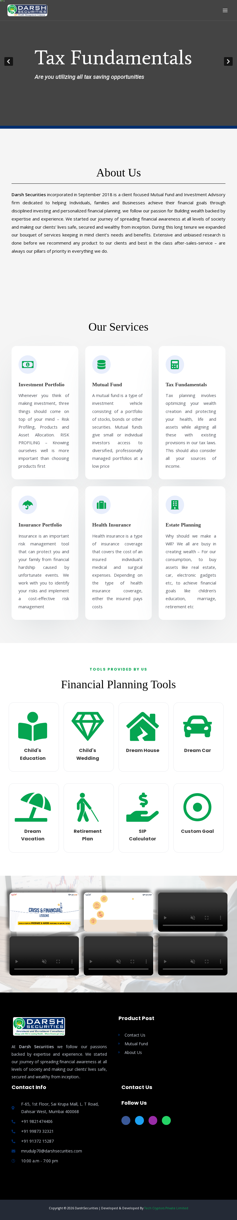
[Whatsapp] (166, 1120)
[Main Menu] (225, 10)
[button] (8, 61)
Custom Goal (197, 831)
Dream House (142, 750)
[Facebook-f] (125, 1120)
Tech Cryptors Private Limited (166, 1208)
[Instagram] (153, 1120)
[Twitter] (139, 1120)
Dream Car (197, 750)
